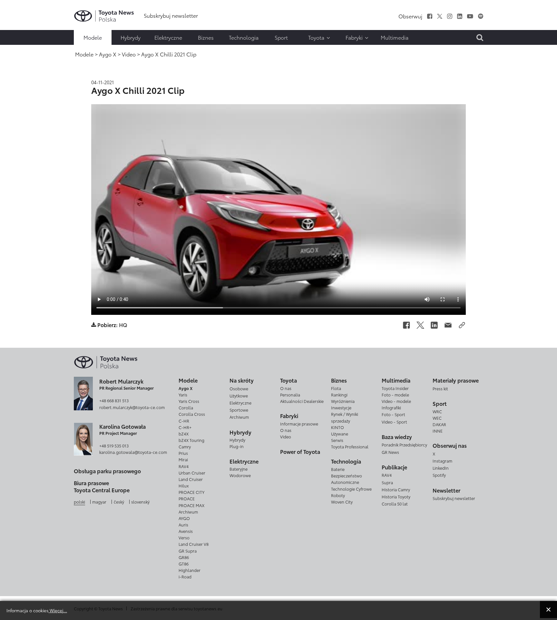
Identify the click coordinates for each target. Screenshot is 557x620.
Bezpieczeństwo (346, 475)
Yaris (183, 394)
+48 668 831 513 (114, 400)
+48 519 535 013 (114, 445)
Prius (183, 453)
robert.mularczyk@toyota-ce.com (132, 407)
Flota (336, 388)
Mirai (183, 459)
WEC (437, 418)
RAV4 (184, 466)
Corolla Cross (192, 414)
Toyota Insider (395, 388)
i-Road (185, 576)
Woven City (342, 502)
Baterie (338, 469)
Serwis (337, 440)
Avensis (186, 531)
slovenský (140, 502)
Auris (183, 524)
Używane (339, 433)
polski (79, 502)
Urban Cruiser (192, 472)
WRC (437, 411)
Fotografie (18, 24)
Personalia (290, 394)
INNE (438, 431)
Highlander (189, 570)
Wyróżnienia (343, 401)
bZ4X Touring (191, 440)
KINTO (337, 427)
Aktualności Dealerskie (302, 401)
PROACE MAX (191, 505)
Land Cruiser (191, 479)
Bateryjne (239, 469)
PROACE (187, 498)
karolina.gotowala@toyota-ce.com (133, 452)
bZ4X (184, 433)
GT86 (184, 563)
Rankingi (339, 394)
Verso (184, 537)
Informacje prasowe (299, 423)
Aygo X (185, 388)
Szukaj (19, 50)
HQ (123, 324)
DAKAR (439, 424)
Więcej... (57, 610)
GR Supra (188, 551)
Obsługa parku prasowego (107, 470)
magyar (99, 502)
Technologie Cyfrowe (351, 489)
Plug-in (237, 446)
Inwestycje (341, 407)
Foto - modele (395, 394)
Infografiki (391, 407)
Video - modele (396, 401)
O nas (285, 388)
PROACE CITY (191, 492)
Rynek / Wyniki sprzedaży (344, 417)
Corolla (186, 407)
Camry (185, 446)
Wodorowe (240, 475)
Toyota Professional (349, 446)
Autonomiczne (345, 482)
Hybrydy (237, 440)
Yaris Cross (189, 401)
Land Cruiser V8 (194, 544)
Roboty (338, 495)
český (119, 502)
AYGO (184, 518)
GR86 (184, 557)
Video (285, 436)
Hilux (184, 485)
